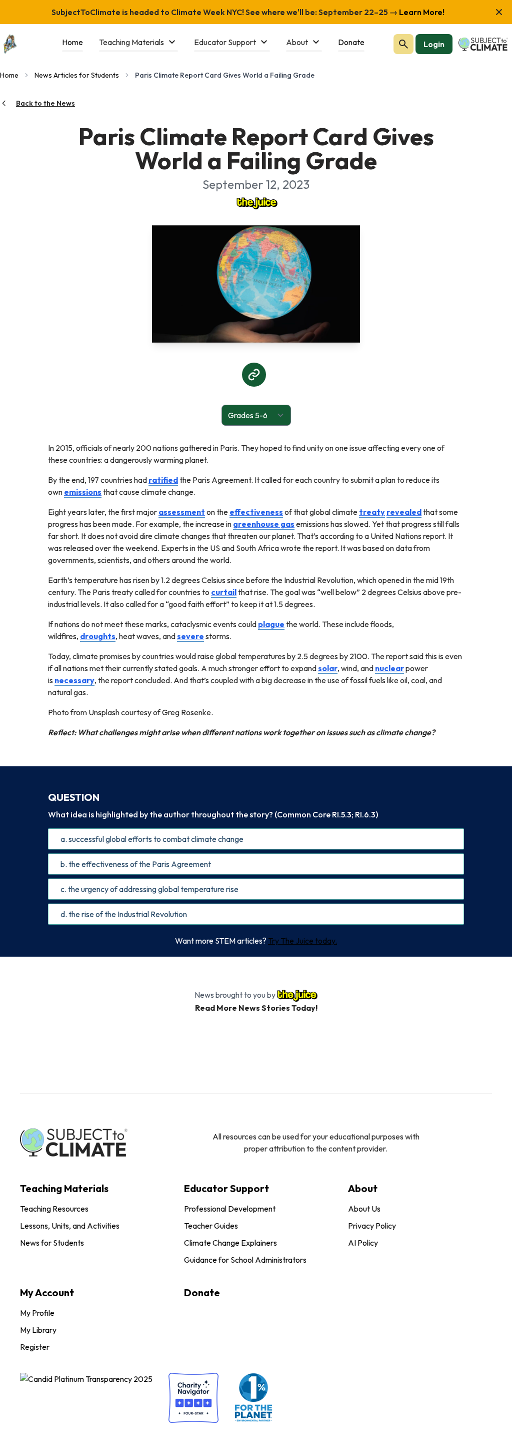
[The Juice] (255, 202)
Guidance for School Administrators (245, 1260)
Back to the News (45, 103)
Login (434, 44)
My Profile (37, 1313)
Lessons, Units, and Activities (70, 1226)
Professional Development (230, 1209)
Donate (202, 1292)
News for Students (52, 1243)
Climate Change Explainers (230, 1243)
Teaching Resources (54, 1209)
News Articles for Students (76, 75)
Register (35, 1347)
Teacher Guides (211, 1226)
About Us (364, 1209)
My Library (38, 1330)
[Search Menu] (404, 44)
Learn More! (421, 12)
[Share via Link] (254, 375)
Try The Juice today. (302, 941)
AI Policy (363, 1243)
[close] (499, 12)
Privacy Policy (372, 1226)
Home (9, 75)
